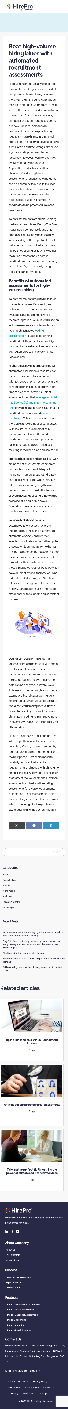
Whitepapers (9, 907)
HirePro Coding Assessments (20, 1309)
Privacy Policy (40, 1381)
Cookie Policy (13, 1387)
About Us (10, 1249)
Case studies (9, 879)
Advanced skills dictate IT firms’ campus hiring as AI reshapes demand (34, 960)
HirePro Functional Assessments (22, 1314)
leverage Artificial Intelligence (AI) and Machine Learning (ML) (33, 402)
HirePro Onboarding (16, 1319)
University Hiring (14, 1287)
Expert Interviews (14, 1282)
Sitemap (42, 1393)
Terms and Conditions (17, 1381)
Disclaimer (28, 1393)
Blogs (5, 874)
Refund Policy (31, 1387)
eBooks (6, 885)
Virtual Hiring (12, 1259)
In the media (9, 890)
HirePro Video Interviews (18, 1330)
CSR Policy (49, 1387)
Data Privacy (12, 1393)
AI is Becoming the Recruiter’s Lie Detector (24, 953)
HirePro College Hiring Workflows (23, 1304)
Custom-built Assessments (19, 1277)
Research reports (11, 901)
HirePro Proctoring (15, 1324)
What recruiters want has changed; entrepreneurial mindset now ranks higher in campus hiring (33, 934)
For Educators (13, 1254)
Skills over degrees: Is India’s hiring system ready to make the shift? (33, 969)
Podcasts (7, 896)
